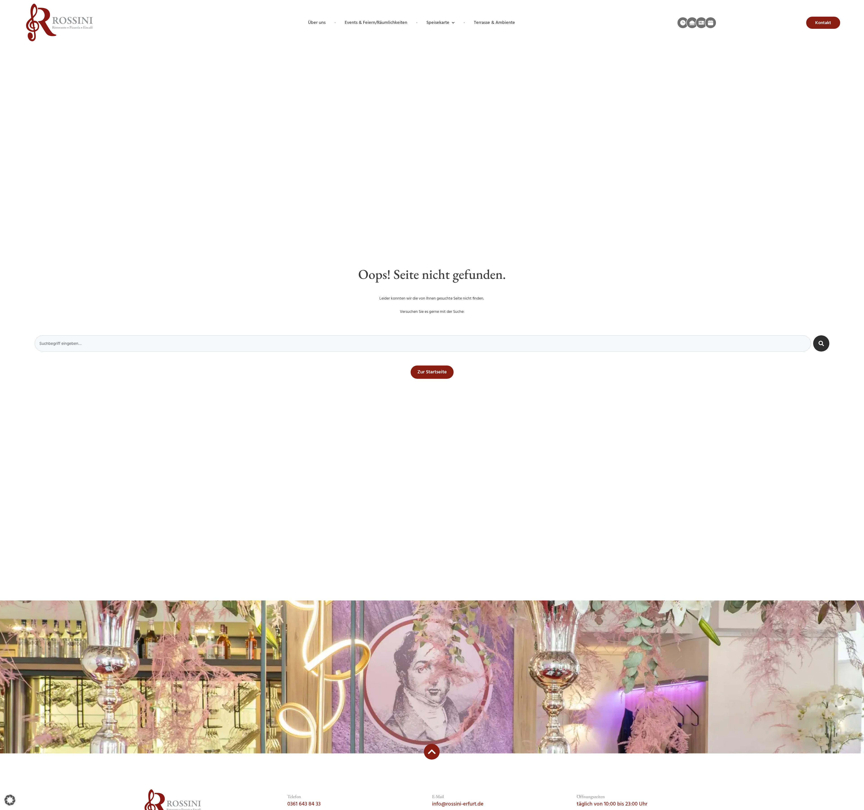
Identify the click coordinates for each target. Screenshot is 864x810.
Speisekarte (437, 22)
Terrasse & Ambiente (494, 22)
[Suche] (821, 343)
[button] (10, 800)
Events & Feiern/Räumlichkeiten (376, 22)
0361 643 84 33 (304, 804)
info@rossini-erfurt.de (458, 804)
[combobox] (423, 343)
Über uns (317, 22)
